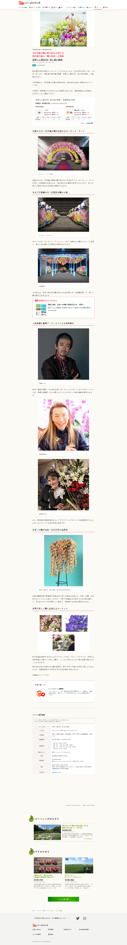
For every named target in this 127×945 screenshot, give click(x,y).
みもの (82, 7)
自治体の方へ (68, 929)
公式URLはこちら (57, 772)
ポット (90, 7)
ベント (99, 7)
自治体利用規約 (84, 929)
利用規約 (50, 929)
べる (33, 7)
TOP (33, 910)
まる (55, 7)
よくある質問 (36, 934)
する (47, 7)
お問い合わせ (36, 929)
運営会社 (50, 934)
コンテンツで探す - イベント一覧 (45, 910)
